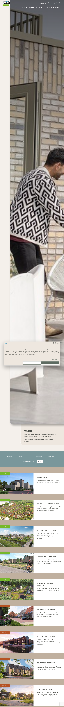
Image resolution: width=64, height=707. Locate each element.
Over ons (49, 7)
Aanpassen (31, 362)
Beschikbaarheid (27, 461)
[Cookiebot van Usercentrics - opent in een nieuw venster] (53, 343)
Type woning (38, 456)
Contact (53, 3)
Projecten (24, 7)
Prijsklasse (51, 456)
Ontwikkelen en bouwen (36, 7)
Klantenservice (43, 3)
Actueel (57, 7)
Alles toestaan (50, 362)
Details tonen (54, 359)
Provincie (9, 456)
